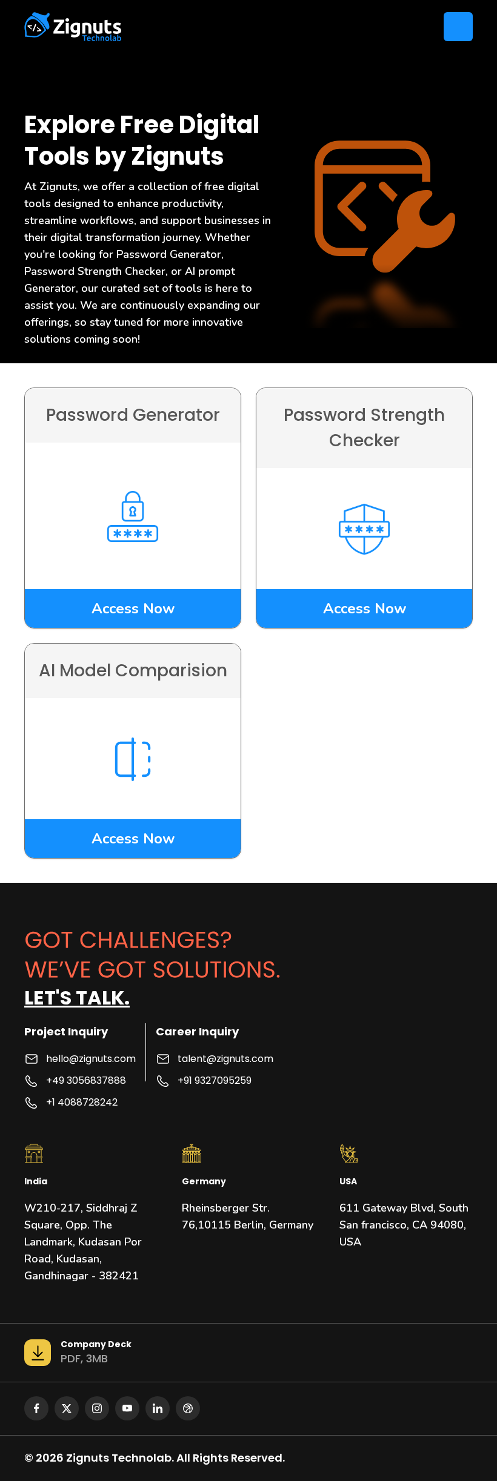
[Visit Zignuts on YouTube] (127, 1408)
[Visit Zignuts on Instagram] (97, 1408)
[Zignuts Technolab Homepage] (73, 26)
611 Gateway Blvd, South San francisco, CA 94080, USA (404, 1225)
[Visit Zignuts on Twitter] (67, 1408)
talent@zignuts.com (225, 1059)
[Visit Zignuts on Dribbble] (188, 1408)
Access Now (133, 608)
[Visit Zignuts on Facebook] (36, 1408)
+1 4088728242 (82, 1102)
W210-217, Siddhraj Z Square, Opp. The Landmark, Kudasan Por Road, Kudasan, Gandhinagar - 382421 (83, 1242)
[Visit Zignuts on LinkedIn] (157, 1408)
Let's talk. (77, 997)
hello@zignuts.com (91, 1059)
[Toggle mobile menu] (458, 26)
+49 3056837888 (86, 1080)
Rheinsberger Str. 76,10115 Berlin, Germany (247, 1216)
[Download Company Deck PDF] (37, 1352)
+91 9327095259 (215, 1080)
